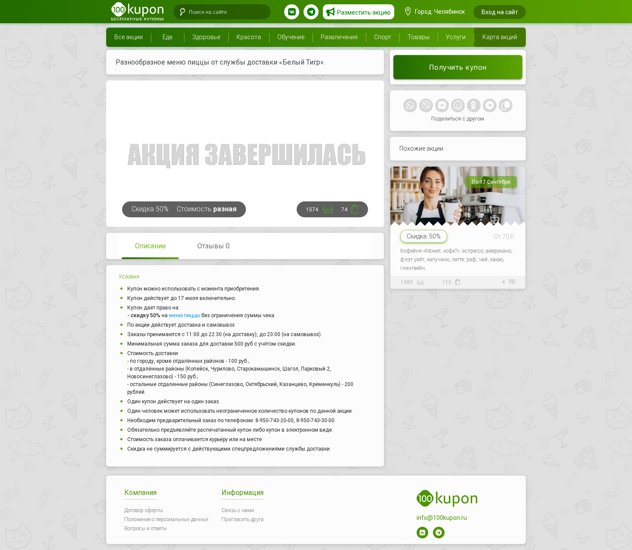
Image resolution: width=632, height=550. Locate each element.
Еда (167, 37)
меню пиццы (184, 315)
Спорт (382, 37)
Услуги (456, 37)
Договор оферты (143, 510)
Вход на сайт (500, 12)
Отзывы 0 (213, 246)
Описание (150, 246)
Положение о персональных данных (166, 519)
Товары (419, 37)
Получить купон (458, 67)
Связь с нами (237, 510)
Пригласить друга (242, 519)
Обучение (290, 37)
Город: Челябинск (439, 11)
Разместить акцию (364, 12)
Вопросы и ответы (145, 528)
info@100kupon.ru (442, 517)
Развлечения (339, 37)
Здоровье (206, 37)
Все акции (128, 37)
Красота (248, 37)
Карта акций (499, 37)
